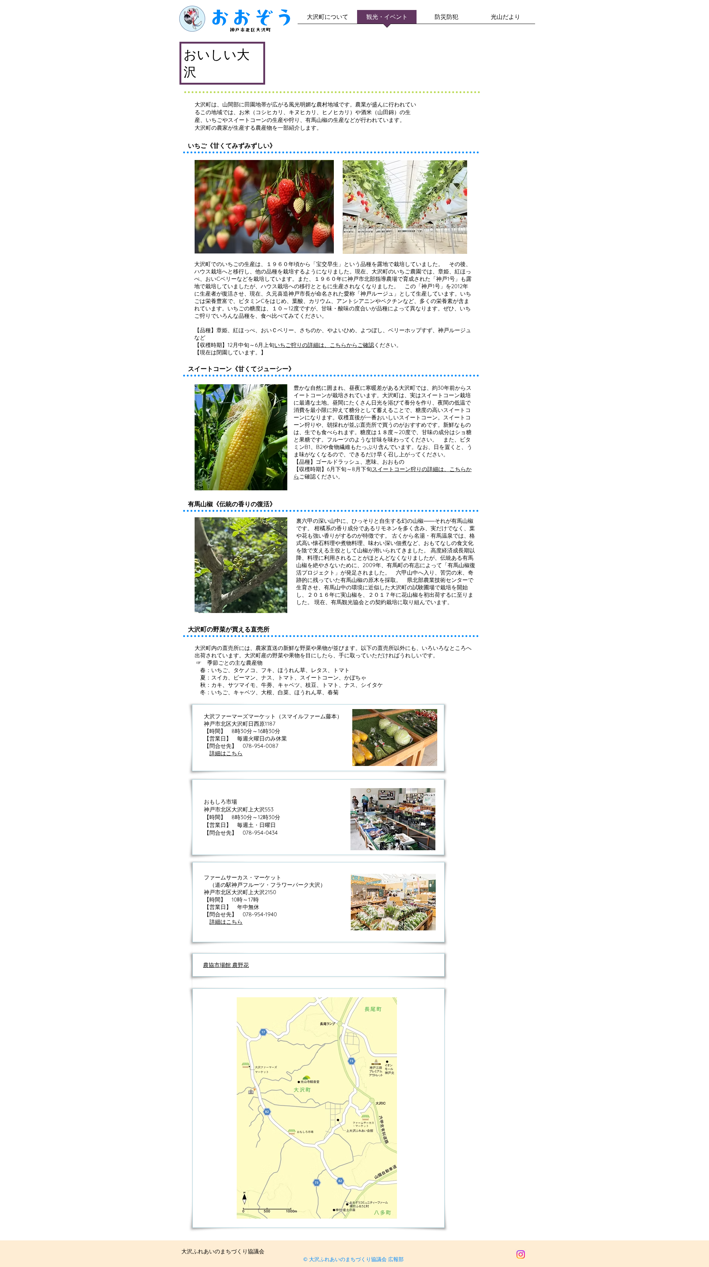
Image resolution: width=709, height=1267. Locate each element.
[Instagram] (520, 1254)
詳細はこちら (226, 753)
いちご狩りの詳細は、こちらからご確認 (324, 344)
